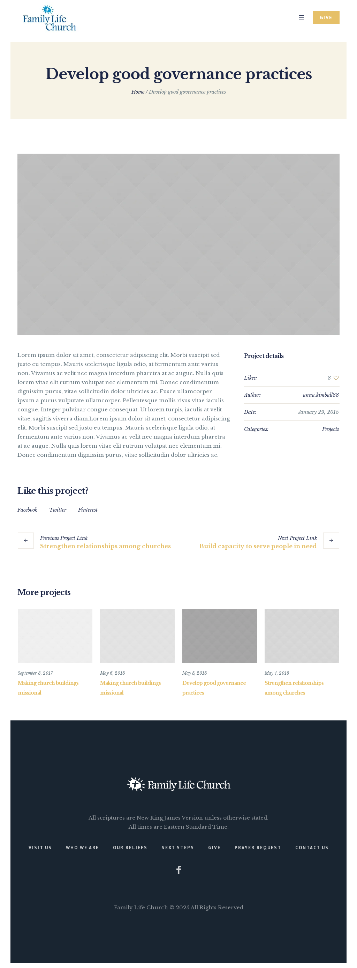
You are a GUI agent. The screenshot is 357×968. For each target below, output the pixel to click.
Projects (330, 429)
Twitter (57, 510)
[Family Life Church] (178, 784)
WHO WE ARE (82, 848)
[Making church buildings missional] (55, 636)
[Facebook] (178, 870)
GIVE (214, 848)
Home (137, 92)
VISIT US (40, 848)
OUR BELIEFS (130, 848)
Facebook (27, 510)
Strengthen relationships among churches (105, 546)
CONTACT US (312, 848)
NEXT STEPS (177, 848)
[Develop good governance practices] (178, 244)
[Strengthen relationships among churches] (302, 636)
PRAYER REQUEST (258, 848)
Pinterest (88, 510)
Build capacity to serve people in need (258, 546)
